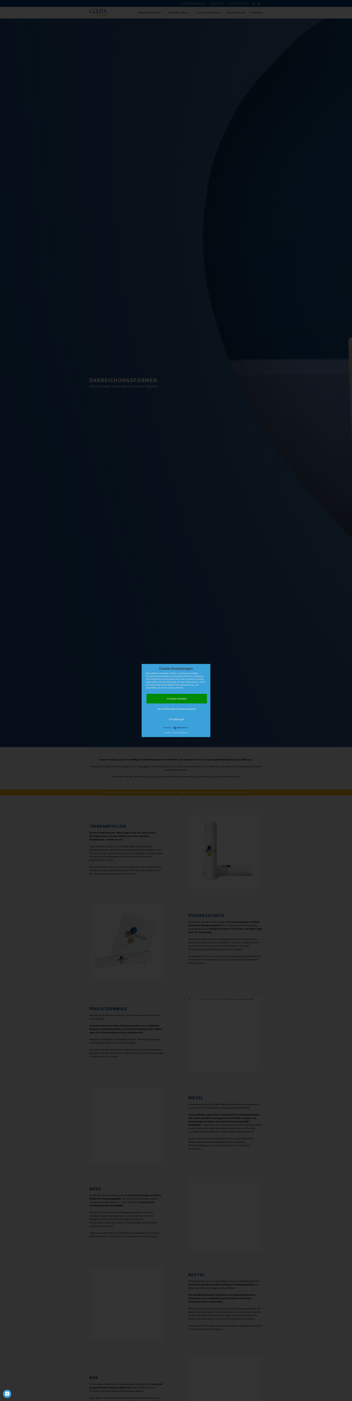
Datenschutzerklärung (180, 732)
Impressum (168, 732)
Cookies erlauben (177, 698)
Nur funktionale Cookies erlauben (176, 708)
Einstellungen (177, 719)
